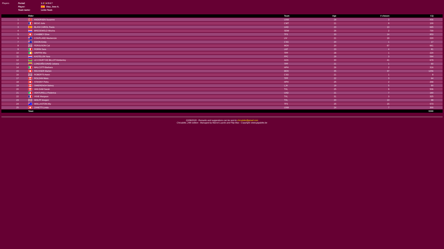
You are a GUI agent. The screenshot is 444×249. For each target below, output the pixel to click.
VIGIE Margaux (41, 96)
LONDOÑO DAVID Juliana (46, 64)
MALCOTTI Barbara (43, 67)
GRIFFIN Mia (40, 53)
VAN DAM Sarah (42, 89)
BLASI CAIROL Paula (44, 27)
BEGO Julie (39, 23)
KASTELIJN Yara (42, 56)
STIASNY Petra (41, 82)
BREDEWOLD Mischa (44, 31)
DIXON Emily (40, 42)
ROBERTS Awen (42, 74)
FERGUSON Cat (42, 45)
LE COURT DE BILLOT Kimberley (50, 60)
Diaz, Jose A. (52, 7)
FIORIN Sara (40, 49)
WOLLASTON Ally (42, 104)
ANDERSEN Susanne (44, 20)
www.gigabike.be (259, 123)
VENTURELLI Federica (45, 93)
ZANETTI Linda (41, 107)
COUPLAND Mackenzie (45, 38)
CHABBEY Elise (41, 34)
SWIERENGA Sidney (44, 85)
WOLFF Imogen (41, 100)
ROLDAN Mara (41, 78)
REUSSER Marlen (43, 71)
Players (5, 3)
